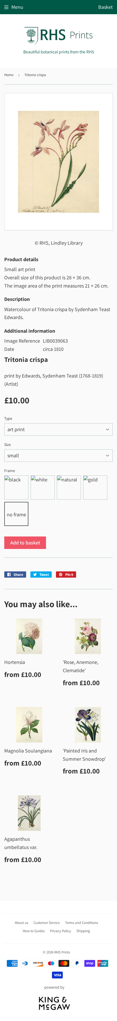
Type (8, 418)
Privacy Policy (60, 930)
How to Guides (34, 930)
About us (21, 922)
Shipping (83, 930)
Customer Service (47, 922)
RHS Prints (62, 952)
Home (8, 74)
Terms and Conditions (81, 922)
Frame (9, 470)
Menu (17, 7)
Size (7, 444)
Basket (105, 7)
